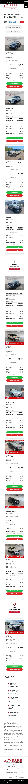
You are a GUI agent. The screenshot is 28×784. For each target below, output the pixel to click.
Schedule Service (17, 768)
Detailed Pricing (13, 68)
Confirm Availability (14, 83)
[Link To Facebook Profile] (6, 766)
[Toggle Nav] (26, 6)
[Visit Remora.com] (21, 781)
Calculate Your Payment (14, 86)
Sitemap (10, 777)
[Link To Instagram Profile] (14, 766)
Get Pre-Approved (7, 768)
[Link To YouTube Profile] (12, 766)
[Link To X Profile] (9, 766)
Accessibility (21, 777)
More (14, 80)
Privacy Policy (16, 777)
